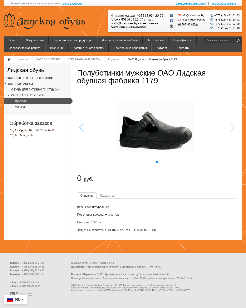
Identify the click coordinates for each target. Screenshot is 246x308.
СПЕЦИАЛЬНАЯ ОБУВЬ (27, 95)
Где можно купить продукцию (72, 40)
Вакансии (56, 47)
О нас (12, 40)
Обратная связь (188, 23)
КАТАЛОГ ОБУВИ (20, 83)
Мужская (21, 101)
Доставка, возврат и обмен (120, 40)
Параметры (107, 195)
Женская (20, 106)
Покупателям (35, 40)
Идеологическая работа (24, 47)
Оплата (141, 266)
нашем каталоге (73, 3)
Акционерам (155, 40)
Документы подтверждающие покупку (95, 266)
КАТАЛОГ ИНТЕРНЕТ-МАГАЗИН (30, 78)
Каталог (162, 47)
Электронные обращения (130, 47)
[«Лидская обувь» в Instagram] (171, 26)
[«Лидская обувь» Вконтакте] (171, 15)
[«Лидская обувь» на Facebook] (171, 21)
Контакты (183, 47)
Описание (86, 195)
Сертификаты (182, 40)
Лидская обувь (25, 70)
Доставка (128, 266)
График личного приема (88, 47)
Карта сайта (107, 262)
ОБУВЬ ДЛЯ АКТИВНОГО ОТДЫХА (35, 89)
